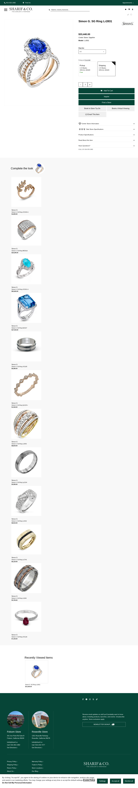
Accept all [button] (115, 781)
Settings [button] (102, 781)
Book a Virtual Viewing (120, 108)
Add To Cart (108, 91)
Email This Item (93, 114)
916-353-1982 (89, 149)
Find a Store (106, 102)
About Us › (10, 771)
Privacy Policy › (12, 761)
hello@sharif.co (12, 742)
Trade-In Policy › (37, 765)
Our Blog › (35, 771)
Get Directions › (12, 747)
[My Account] (133, 9)
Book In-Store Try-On (92, 108)
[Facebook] (83, 699)
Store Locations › (37, 768)
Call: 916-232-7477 (38, 745)
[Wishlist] (126, 9)
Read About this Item (85, 140)
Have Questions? (84, 146)
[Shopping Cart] (129, 9)
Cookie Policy (89, 780)
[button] (5, 9)
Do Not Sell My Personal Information (17, 783)
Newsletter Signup (102, 724)
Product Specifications (86, 135)
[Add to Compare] (128, 15)
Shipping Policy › (12, 765)
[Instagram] (90, 699)
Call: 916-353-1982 (13, 745)
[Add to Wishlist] (132, 15)
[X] (87, 699)
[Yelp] (94, 699)
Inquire (106, 97)
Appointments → (128, 3)
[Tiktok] (97, 699)
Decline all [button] (129, 781)
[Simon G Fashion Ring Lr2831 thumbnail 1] (38, 63)
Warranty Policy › (37, 761)
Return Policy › (12, 768)
